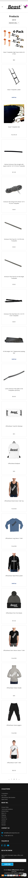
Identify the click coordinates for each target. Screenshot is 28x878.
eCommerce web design (10, 873)
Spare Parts (4, 799)
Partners (3, 821)
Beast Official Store (13, 870)
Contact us (4, 819)
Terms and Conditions (7, 809)
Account (3, 823)
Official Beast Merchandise (8, 797)
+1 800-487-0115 (8, 835)
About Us (3, 813)
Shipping (3, 815)
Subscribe (7, 864)
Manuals (3, 825)
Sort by (14, 20)
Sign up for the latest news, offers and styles (12, 856)
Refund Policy (4, 811)
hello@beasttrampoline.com (11, 833)
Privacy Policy (5, 807)
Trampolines (4, 793)
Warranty (3, 817)
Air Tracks (4, 795)
